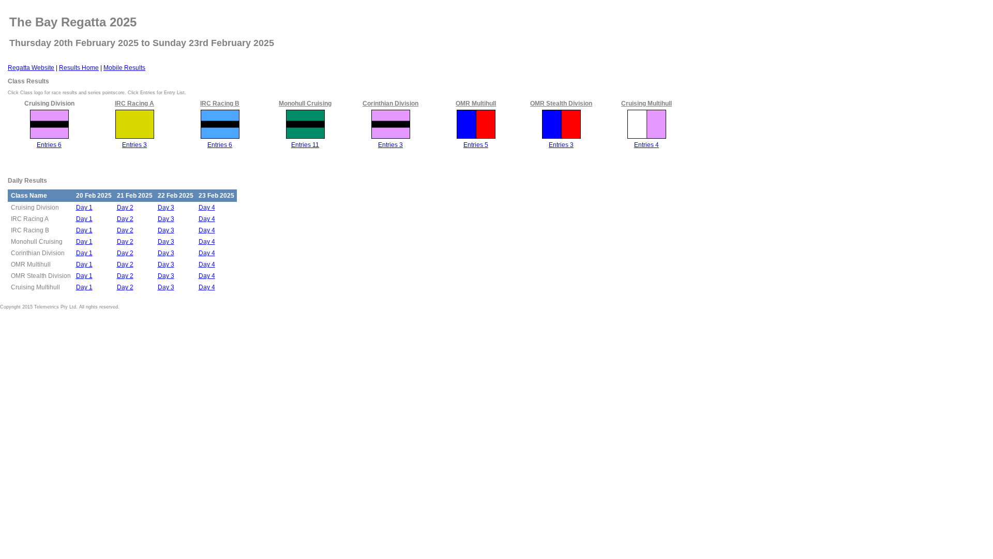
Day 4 (207, 207)
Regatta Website (31, 67)
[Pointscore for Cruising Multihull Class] (646, 136)
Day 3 (166, 207)
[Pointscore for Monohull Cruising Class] (305, 136)
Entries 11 (305, 145)
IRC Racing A (134, 103)
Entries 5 (475, 145)
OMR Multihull (476, 103)
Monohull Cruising (305, 103)
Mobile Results (124, 67)
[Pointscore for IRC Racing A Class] (134, 136)
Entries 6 (49, 145)
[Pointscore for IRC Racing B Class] (220, 136)
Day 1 (84, 207)
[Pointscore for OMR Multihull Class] (476, 136)
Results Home (79, 67)
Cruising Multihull (646, 103)
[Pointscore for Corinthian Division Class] (390, 136)
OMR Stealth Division (561, 103)
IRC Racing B (219, 103)
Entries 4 (646, 145)
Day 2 (125, 207)
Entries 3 (134, 145)
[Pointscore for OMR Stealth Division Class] (561, 136)
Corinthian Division (390, 103)
